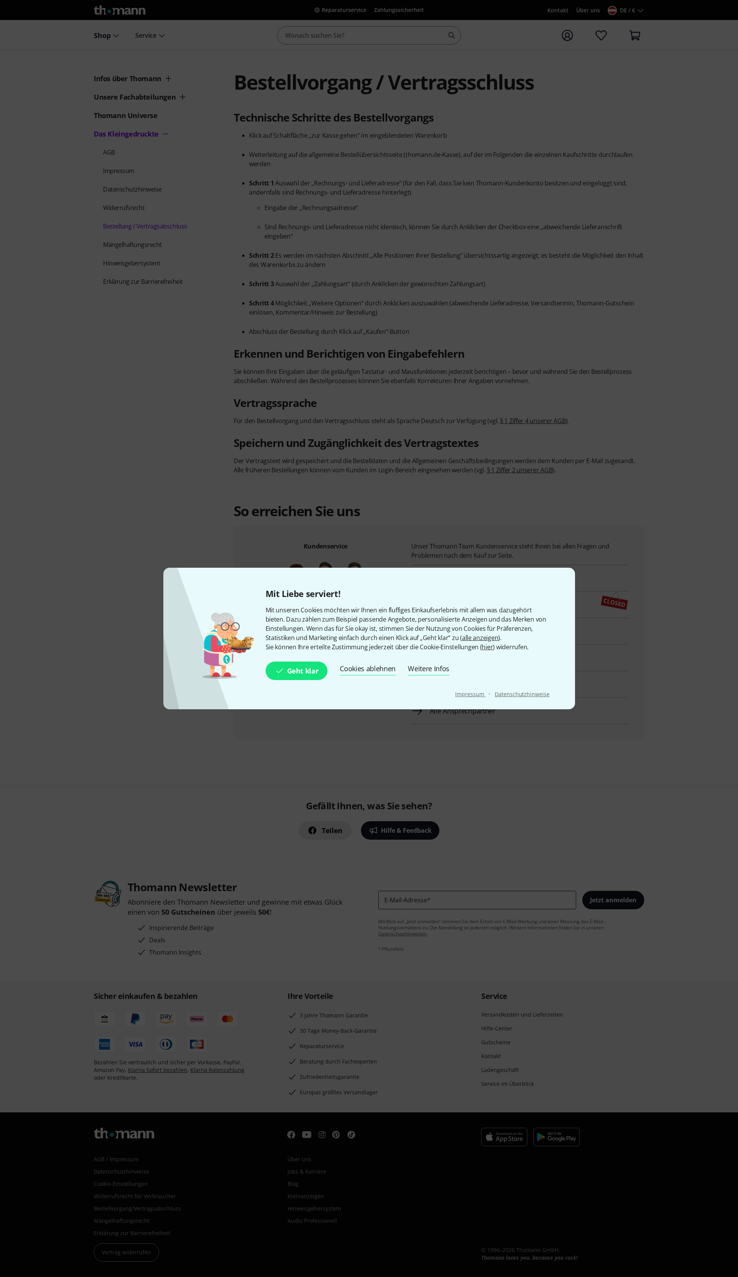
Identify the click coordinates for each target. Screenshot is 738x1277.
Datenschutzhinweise (522, 694)
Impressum (470, 694)
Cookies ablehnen (368, 668)
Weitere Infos (428, 668)
